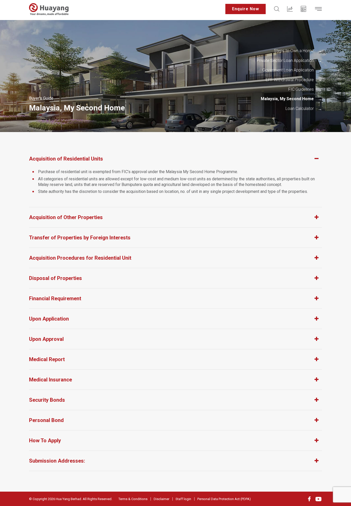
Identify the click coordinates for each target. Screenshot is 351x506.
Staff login (183, 499)
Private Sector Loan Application (285, 60)
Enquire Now (245, 8)
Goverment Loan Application (288, 70)
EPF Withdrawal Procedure (290, 79)
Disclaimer (161, 499)
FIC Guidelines (301, 89)
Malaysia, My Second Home (287, 98)
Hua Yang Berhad (68, 499)
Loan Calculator (299, 108)
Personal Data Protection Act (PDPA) (224, 499)
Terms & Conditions (132, 499)
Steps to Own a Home (294, 50)
